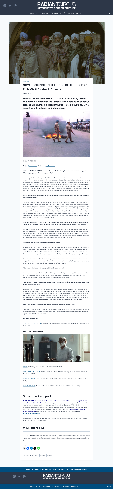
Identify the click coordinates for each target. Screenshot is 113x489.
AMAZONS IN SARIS (29, 379)
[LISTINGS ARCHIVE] (58, 13)
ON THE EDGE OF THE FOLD (41, 98)
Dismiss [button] (108, 486)
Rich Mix (42, 455)
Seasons (49, 455)
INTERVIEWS (26, 81)
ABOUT (38, 13)
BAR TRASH (59, 469)
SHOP (81, 13)
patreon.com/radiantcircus (31, 413)
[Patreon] (15, 5)
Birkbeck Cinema (28, 455)
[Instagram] (4, 5)
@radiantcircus (32, 166)
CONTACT (45, 13)
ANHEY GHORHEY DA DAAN (31, 372)
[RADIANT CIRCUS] (56, 5)
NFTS (36, 455)
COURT (25, 367)
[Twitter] (10, 5)
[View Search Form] (109, 13)
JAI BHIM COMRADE (29, 386)
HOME (32, 13)
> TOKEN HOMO (72, 13)
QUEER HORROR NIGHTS (76, 469)
